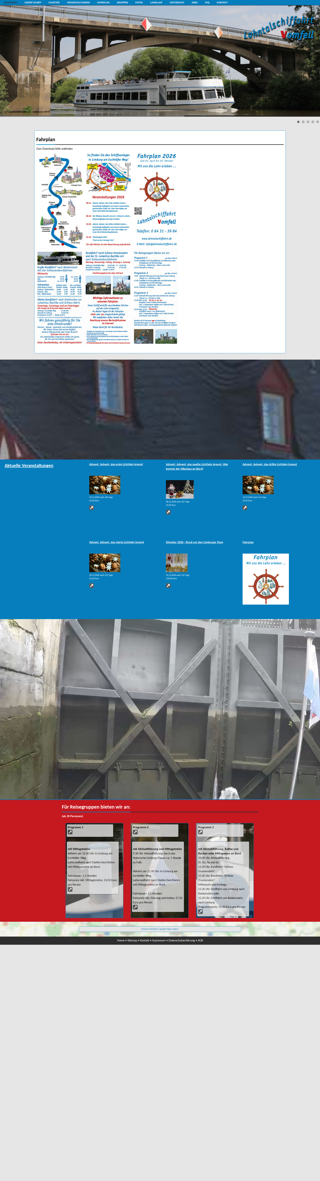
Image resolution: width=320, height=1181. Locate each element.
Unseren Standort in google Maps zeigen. (160, 929)
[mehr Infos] (266, 603)
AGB (200, 940)
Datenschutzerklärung (182, 940)
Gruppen (122, 2)
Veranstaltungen (78, 2)
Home (120, 940)
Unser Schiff (33, 2)
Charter (54, 2)
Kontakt (222, 2)
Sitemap (132, 940)
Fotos (139, 2)
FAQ (207, 2)
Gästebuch (177, 2)
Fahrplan (103, 2)
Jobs (194, 2)
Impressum (159, 940)
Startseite (10, 2)
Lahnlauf (156, 2)
